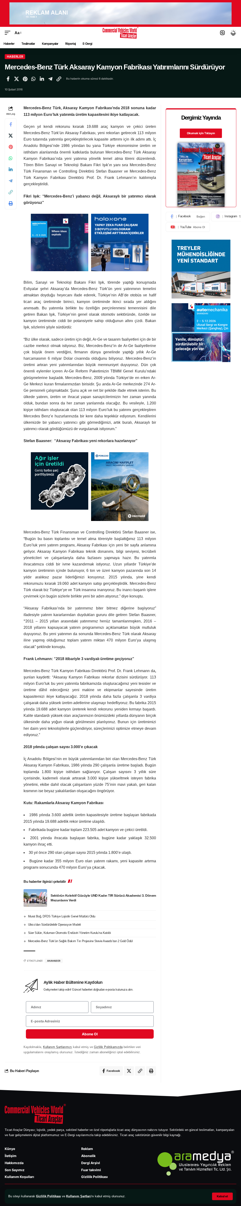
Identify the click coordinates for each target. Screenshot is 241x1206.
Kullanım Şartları (78, 1196)
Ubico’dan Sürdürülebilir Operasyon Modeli (54, 924)
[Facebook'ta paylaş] (8, 79)
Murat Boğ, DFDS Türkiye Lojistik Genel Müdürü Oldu (61, 916)
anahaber (53, 960)
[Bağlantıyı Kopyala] (59, 79)
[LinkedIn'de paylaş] (42, 79)
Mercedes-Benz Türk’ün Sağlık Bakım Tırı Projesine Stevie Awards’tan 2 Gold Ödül (80, 941)
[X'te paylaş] (16, 79)
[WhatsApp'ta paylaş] (33, 79)
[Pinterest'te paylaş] (25, 79)
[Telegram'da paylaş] (50, 79)
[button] (222, 1196)
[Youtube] (188, 227)
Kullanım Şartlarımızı (57, 1047)
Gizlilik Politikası (48, 1196)
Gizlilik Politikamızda (108, 1047)
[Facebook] (188, 216)
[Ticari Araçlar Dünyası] (121, 33)
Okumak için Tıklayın (201, 133)
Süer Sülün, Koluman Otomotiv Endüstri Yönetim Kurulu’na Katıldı (69, 933)
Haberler (15, 56)
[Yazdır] (10, 203)
